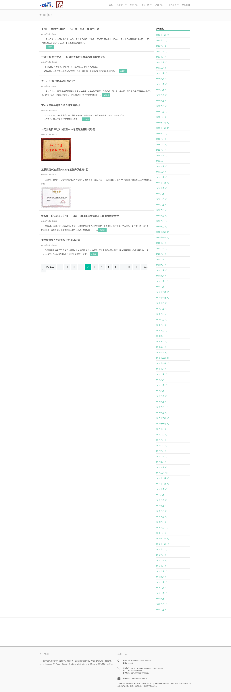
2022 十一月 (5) (162, 128)
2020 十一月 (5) (162, 237)
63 (129, 267)
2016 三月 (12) (162, 527)
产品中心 (159, 4)
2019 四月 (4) (161, 336)
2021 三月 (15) (162, 221)
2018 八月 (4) (161, 379)
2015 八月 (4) (161, 560)
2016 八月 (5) (161, 500)
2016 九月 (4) (161, 494)
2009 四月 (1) (161, 598)
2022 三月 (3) (161, 166)
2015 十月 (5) (161, 549)
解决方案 (146, 4)
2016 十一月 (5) (162, 483)
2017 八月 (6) (161, 440)
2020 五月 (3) (161, 270)
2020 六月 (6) (161, 264)
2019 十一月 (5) (162, 297)
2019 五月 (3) (161, 330)
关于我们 (121, 4)
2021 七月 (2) (161, 199)
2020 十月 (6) (161, 242)
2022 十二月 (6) (162, 122)
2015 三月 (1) (161, 582)
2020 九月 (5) (161, 248)
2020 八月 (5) (161, 253)
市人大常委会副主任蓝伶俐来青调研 (60, 105)
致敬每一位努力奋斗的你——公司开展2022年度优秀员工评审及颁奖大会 (80, 216)
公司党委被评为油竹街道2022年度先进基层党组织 (68, 129)
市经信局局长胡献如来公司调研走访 (60, 240)
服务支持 (173, 4)
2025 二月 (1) (161, 73)
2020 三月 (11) (162, 281)
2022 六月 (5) (161, 155)
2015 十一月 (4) (162, 543)
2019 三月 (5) (161, 341)
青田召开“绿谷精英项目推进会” (58, 81)
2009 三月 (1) (161, 604)
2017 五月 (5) (161, 456)
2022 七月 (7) (161, 149)
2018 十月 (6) (161, 368)
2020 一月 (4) (161, 286)
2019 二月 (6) (161, 346)
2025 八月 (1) (161, 51)
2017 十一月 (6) (162, 423)
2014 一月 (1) (161, 587)
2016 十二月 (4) (162, 478)
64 (137, 267)
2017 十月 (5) (161, 429)
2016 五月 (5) (161, 516)
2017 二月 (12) (162, 472)
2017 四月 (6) (161, 461)
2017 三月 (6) (161, 467)
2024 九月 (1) (161, 78)
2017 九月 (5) (161, 434)
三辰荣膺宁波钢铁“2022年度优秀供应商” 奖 (64, 169)
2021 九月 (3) (161, 193)
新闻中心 (134, 4)
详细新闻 (49, 47)
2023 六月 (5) (161, 89)
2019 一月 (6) (161, 352)
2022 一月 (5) (161, 177)
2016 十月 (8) (161, 489)
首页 (111, 4)
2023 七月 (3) (161, 84)
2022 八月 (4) (161, 144)
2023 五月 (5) (161, 95)
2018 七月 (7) (161, 385)
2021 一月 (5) (161, 226)
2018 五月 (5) (161, 396)
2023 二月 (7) (161, 111)
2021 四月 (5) (161, 215)
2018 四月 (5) (161, 401)
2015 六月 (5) (161, 571)
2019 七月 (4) (161, 319)
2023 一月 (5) (161, 117)
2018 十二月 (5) (162, 357)
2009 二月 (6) (161, 609)
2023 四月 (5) (161, 100)
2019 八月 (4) (161, 314)
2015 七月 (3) (161, 565)
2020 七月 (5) (161, 259)
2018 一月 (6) (161, 412)
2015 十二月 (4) (162, 538)
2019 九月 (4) (161, 308)
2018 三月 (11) (162, 407)
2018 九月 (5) (161, 374)
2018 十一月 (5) (162, 363)
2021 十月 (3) (161, 188)
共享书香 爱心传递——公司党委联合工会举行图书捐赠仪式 (73, 57)
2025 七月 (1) (161, 56)
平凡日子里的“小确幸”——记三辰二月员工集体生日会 (70, 29)
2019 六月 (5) (161, 325)
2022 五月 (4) (161, 160)
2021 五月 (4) (161, 210)
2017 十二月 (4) (162, 418)
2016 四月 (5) (161, 522)
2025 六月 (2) (161, 62)
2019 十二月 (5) (162, 292)
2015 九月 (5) (161, 554)
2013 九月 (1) (161, 593)
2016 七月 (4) (161, 505)
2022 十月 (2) (161, 133)
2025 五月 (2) (161, 67)
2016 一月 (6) (161, 533)
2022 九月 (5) (161, 138)
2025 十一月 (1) (162, 35)
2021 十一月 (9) (162, 182)
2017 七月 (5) (161, 445)
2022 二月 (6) (161, 171)
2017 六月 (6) (161, 450)
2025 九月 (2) (161, 45)
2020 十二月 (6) (162, 232)
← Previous (49, 267)
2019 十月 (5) (161, 303)
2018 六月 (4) (161, 390)
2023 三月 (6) (161, 106)
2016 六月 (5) (161, 511)
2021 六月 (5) (161, 204)
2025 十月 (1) (161, 40)
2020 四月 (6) (161, 275)
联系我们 (186, 4)
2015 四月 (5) (161, 576)
